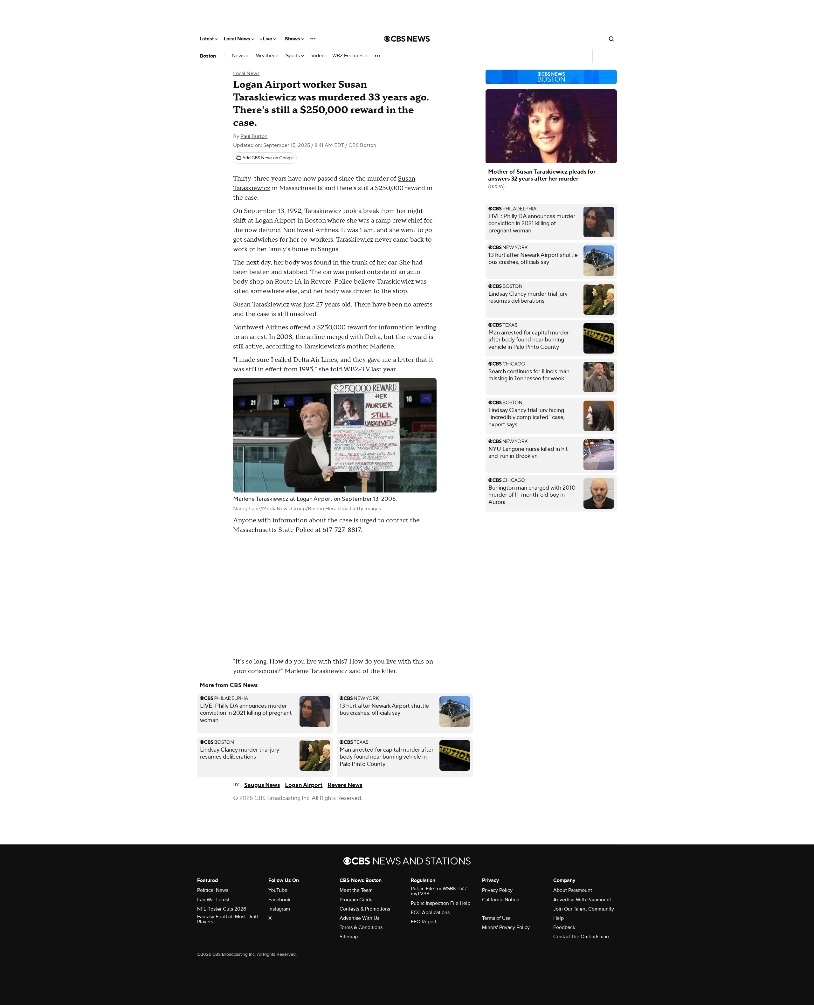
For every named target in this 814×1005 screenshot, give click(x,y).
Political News (212, 890)
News (239, 56)
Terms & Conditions (361, 927)
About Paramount (572, 890)
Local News (238, 38)
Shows (293, 38)
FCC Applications (430, 912)
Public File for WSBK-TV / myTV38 (439, 891)
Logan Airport (303, 785)
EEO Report (424, 921)
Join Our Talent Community (583, 909)
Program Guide (356, 899)
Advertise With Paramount (582, 899)
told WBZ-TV (350, 369)
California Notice (500, 899)
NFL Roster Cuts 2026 (221, 909)
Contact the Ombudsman (581, 936)
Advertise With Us (359, 918)
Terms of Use (496, 918)
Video (318, 56)
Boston (208, 56)
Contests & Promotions (365, 909)
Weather (266, 56)
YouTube (277, 890)
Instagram (279, 909)
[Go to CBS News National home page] (407, 39)
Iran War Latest (213, 899)
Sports (293, 56)
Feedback (564, 927)
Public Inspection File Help (440, 903)
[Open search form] (611, 39)
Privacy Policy (497, 890)
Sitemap (349, 936)
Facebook (279, 899)
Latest (207, 38)
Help (558, 918)
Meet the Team (356, 890)
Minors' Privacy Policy (506, 927)
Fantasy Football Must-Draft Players (227, 919)
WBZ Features (348, 56)
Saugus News (262, 785)
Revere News (345, 785)
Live (268, 39)
